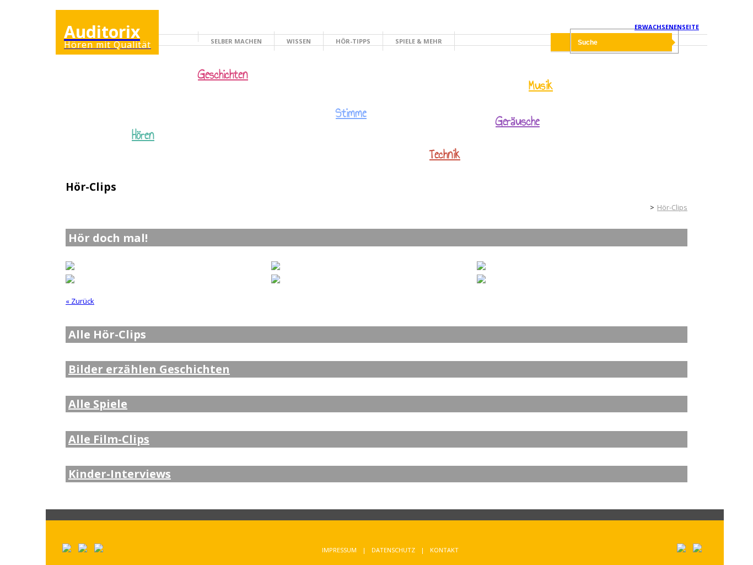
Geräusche (518, 121)
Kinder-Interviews (119, 474)
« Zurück (80, 301)
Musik (541, 85)
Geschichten (223, 75)
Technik (444, 154)
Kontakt (444, 550)
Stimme (351, 113)
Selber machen (236, 41)
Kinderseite (638, 207)
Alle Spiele (97, 404)
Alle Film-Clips (108, 439)
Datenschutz (393, 550)
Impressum (339, 550)
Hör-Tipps (353, 41)
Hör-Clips (672, 207)
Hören (143, 135)
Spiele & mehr (418, 41)
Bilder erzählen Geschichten (149, 369)
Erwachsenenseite (666, 27)
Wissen (299, 41)
